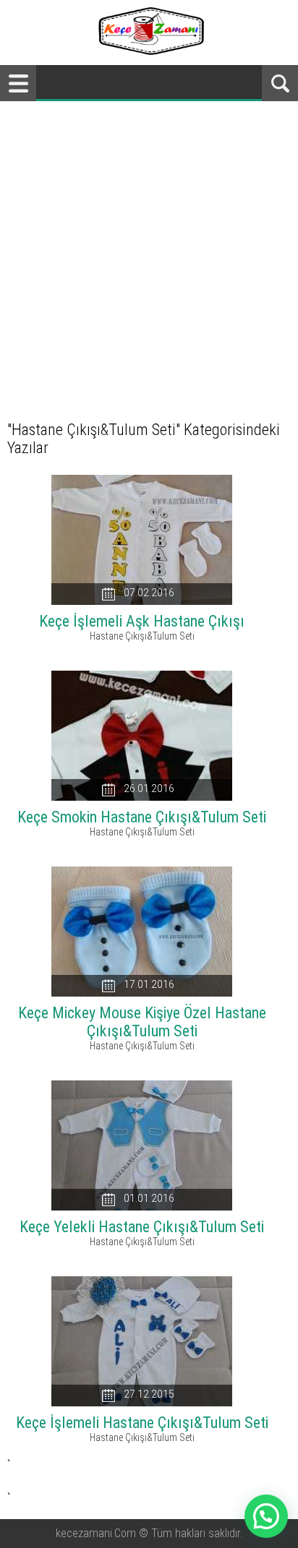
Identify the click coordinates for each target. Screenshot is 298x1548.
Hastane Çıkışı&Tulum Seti (142, 636)
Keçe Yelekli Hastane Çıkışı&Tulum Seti (142, 1227)
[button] (266, 1516)
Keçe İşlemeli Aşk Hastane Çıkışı (141, 621)
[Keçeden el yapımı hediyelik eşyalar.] (149, 51)
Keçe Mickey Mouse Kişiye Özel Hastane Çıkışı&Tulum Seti (142, 1022)
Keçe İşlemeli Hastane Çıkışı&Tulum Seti (142, 1423)
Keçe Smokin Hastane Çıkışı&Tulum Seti (141, 817)
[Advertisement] (149, 257)
